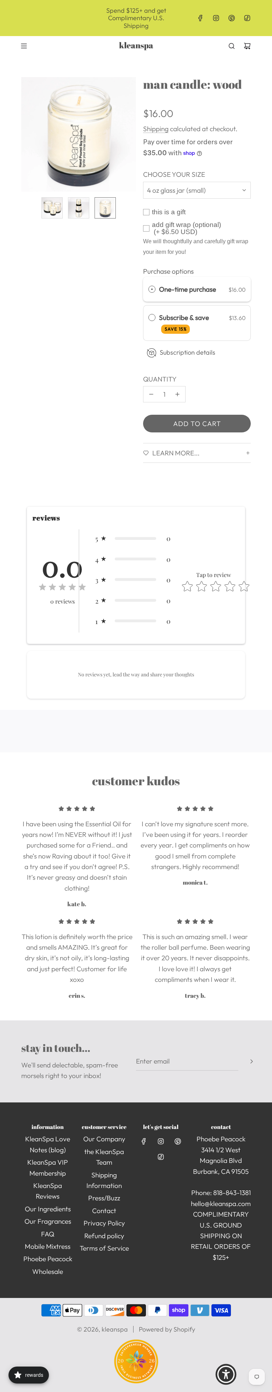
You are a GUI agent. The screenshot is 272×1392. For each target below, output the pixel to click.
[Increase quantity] (177, 394)
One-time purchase (187, 289)
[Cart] (247, 46)
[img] (62, 588)
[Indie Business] (136, 1381)
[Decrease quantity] (151, 394)
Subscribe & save (184, 322)
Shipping (156, 128)
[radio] (151, 289)
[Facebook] (200, 18)
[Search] (231, 46)
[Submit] (251, 1061)
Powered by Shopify (167, 1329)
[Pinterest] (231, 18)
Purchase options (168, 271)
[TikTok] (247, 18)
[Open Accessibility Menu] (226, 1374)
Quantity (160, 379)
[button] (27, 134)
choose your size (174, 174)
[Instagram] (216, 18)
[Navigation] (24, 46)
